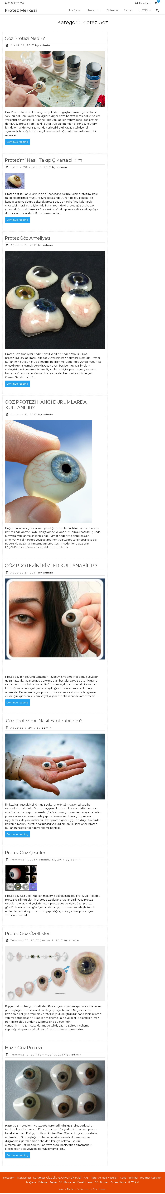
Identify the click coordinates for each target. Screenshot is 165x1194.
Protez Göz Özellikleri (28, 933)
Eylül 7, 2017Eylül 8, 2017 (30, 167)
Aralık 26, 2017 (22, 45)
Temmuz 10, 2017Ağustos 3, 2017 (36, 940)
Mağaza (75, 10)
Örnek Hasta (118, 1182)
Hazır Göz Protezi (23, 1047)
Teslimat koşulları (150, 1177)
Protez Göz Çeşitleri (26, 852)
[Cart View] (156, 3)
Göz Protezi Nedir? (25, 38)
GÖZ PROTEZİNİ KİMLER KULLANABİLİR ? (51, 565)
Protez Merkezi (21, 10)
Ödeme (112, 10)
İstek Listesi (24, 1177)
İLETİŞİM (145, 10)
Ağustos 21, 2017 (23, 245)
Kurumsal (39, 1177)
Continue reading (18, 142)
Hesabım (144, 3)
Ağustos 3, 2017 (23, 727)
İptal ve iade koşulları (105, 1177)
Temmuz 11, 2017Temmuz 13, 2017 (37, 859)
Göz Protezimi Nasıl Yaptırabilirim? (44, 720)
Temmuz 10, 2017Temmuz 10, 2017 (37, 1054)
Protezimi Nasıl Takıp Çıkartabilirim (43, 160)
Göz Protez (101, 1182)
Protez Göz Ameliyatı (27, 238)
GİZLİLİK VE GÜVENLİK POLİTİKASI (67, 1177)
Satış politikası (129, 1177)
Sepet (128, 10)
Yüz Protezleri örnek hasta (75, 1182)
